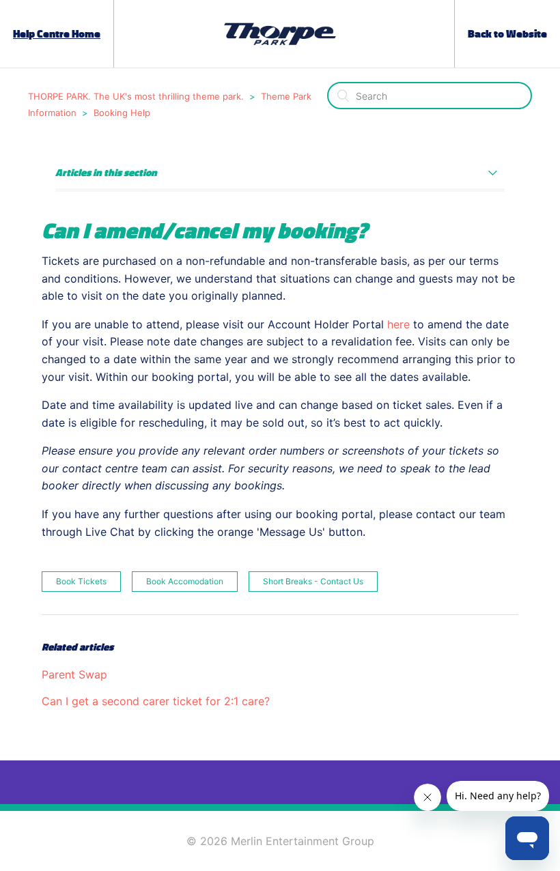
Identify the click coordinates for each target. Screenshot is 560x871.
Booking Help (122, 112)
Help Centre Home (56, 34)
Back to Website (507, 34)
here (400, 324)
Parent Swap (74, 674)
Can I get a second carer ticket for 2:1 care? (156, 701)
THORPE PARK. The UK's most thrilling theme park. (136, 96)
